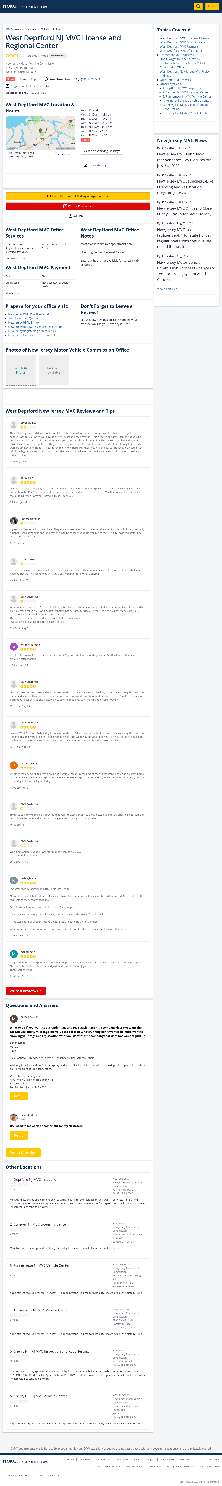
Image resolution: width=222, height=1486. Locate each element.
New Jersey (32, 29)
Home (70, 1459)
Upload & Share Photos (21, 370)
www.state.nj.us (100, 165)
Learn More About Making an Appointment (80, 196)
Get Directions (64, 154)
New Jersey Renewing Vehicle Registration (35, 327)
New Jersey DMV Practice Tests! (28, 314)
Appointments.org (26, 7)
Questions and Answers (175, 80)
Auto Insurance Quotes (23, 318)
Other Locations (170, 84)
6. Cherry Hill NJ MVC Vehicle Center (186, 113)
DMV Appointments (15, 29)
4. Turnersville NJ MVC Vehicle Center (187, 101)
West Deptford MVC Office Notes (181, 51)
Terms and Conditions (208, 1459)
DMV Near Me (104, 1459)
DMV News (122, 1459)
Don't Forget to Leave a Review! (180, 59)
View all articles (167, 289)
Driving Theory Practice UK (180, 1466)
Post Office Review (209, 1466)
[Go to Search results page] (198, 6)
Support (150, 1459)
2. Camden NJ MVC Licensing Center (186, 92)
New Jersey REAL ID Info (23, 322)
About (137, 1459)
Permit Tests (155, 1466)
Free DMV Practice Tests (108, 1466)
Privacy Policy (167, 1459)
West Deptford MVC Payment (179, 46)
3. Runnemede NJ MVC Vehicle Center (187, 96)
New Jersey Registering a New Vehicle (32, 331)
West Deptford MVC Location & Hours (184, 38)
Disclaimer (185, 1459)
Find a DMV (85, 1459)
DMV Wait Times (134, 1466)
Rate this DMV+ (57, 55)
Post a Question (23, 1152)
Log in (212, 6)
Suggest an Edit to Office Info (30, 86)
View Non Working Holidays (102, 151)
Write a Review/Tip (80, 206)
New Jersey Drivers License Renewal (31, 335)
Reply (18, 1096)
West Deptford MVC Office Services (183, 42)
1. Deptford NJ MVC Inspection (182, 88)
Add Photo (80, 216)
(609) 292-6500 (90, 79)
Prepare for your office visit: (178, 55)
